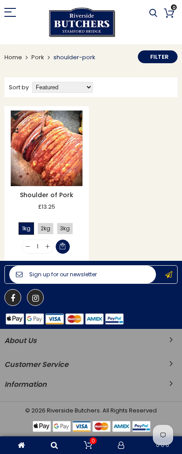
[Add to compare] (15, 130)
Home (13, 57)
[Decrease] (27, 247)
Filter (159, 57)
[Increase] (47, 247)
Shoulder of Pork (46, 195)
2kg (45, 228)
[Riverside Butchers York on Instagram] (35, 297)
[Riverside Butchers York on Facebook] (12, 297)
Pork (37, 57)
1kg (26, 228)
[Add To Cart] (63, 247)
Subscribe (168, 274)
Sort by (19, 87)
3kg (65, 228)
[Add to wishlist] (15, 117)
